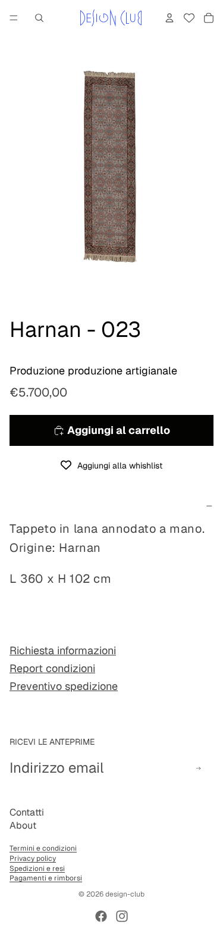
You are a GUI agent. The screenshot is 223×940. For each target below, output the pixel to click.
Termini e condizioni (43, 848)
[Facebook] (101, 916)
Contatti (27, 812)
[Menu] (13, 18)
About (23, 825)
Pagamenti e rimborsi (46, 878)
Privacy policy (33, 858)
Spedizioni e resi (37, 868)
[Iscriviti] (198, 768)
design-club (125, 894)
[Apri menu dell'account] (169, 18)
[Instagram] (122, 916)
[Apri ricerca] (39, 18)
